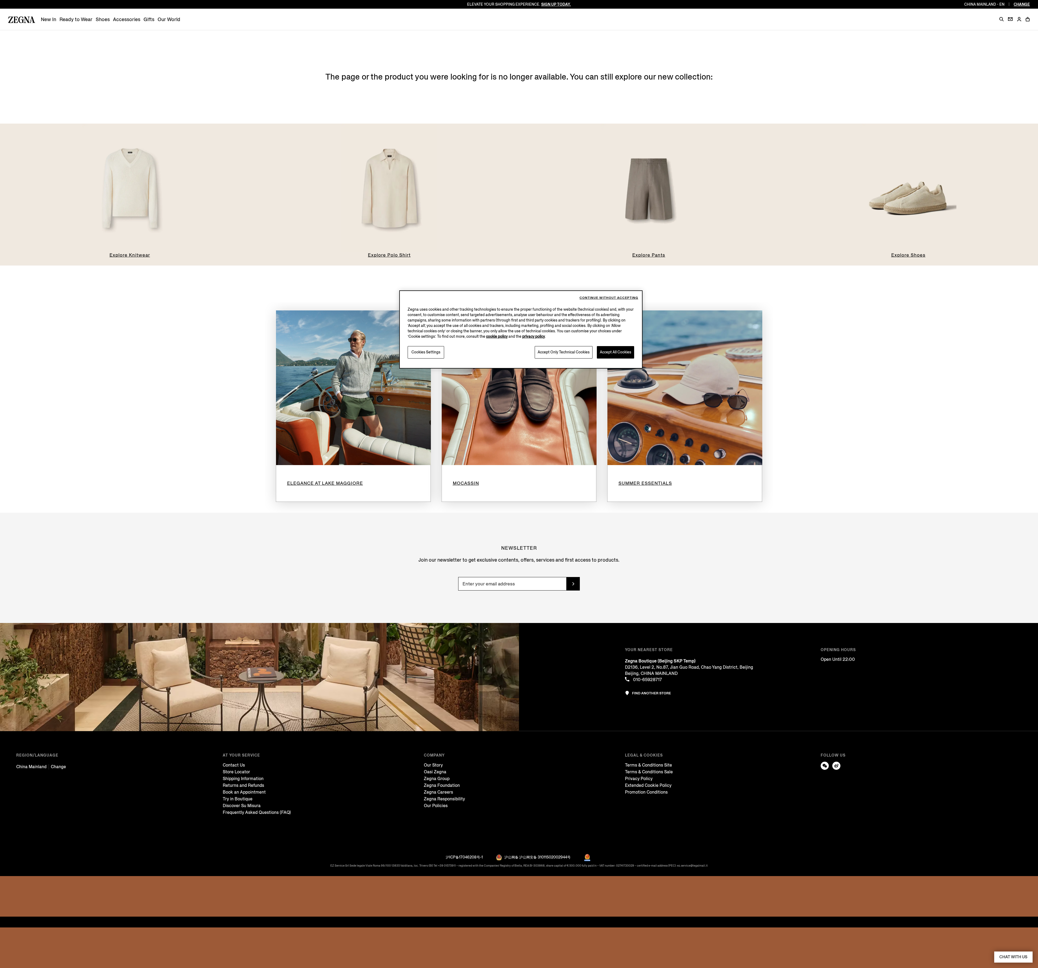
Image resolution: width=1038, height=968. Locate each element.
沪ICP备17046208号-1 (464, 857)
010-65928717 (647, 679)
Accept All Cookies (615, 352)
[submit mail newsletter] (573, 584)
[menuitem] (48, 19)
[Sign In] (1019, 19)
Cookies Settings (425, 352)
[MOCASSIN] (519, 387)
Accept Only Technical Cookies (564, 352)
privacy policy (533, 336)
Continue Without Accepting (609, 298)
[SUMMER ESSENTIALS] (684, 387)
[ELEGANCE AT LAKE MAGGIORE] (353, 387)
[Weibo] (836, 766)
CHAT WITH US (1013, 957)
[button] (1001, 19)
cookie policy (497, 336)
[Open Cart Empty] (1028, 19)
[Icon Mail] (1010, 19)
